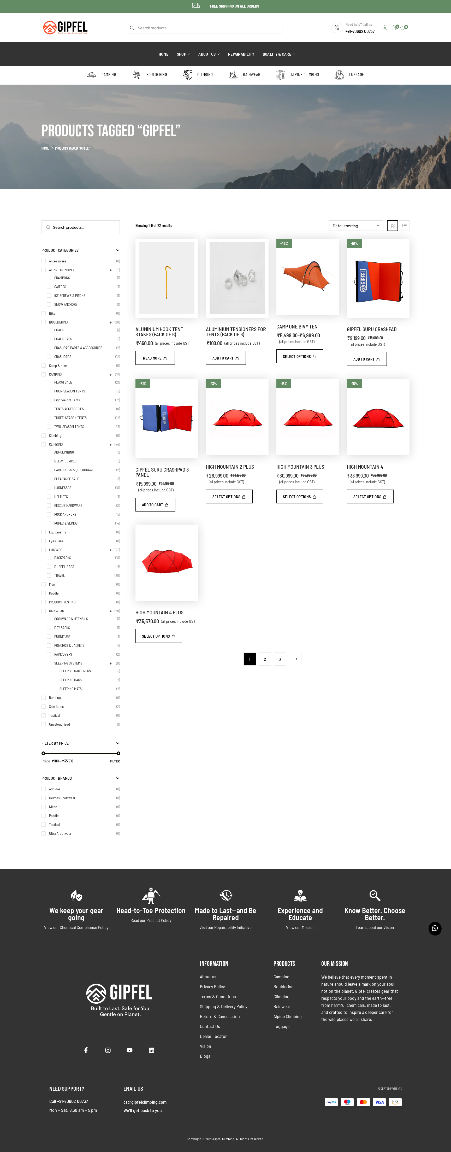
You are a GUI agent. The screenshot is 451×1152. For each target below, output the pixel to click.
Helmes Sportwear (62, 798)
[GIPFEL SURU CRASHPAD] (378, 278)
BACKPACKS (62, 557)
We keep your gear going (76, 914)
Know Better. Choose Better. (375, 914)
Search (132, 27)
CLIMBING (56, 444)
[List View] (404, 225)
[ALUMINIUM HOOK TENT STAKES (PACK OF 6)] (166, 278)
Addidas (54, 789)
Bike (52, 313)
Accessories (57, 261)
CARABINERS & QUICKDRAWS (74, 470)
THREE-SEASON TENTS (70, 417)
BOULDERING (58, 322)
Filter (115, 761)
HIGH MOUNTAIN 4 (365, 466)
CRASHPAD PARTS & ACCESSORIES (78, 347)
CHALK (59, 330)
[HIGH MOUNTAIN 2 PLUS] (237, 417)
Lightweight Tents (67, 400)
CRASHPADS (62, 356)
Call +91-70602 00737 (68, 1101)
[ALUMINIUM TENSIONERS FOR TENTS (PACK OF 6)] (237, 278)
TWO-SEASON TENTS (69, 426)
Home (45, 148)
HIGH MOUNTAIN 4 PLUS (159, 612)
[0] (402, 28)
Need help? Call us (359, 24)
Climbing (55, 435)
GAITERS (60, 286)
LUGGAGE (55, 550)
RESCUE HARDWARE (68, 505)
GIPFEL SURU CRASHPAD (372, 329)
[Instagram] (108, 1050)
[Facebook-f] (86, 1050)
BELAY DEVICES (65, 461)
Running (55, 697)
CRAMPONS (62, 277)
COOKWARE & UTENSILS (71, 618)
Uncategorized (59, 724)
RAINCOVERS (63, 654)
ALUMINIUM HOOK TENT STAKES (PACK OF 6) (159, 331)
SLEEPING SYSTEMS (68, 663)
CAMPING (55, 374)
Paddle (54, 593)
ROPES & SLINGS (66, 523)
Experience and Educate (300, 914)
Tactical (54, 715)
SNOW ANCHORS (66, 304)
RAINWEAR (56, 611)
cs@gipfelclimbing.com (145, 1102)
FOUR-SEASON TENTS (69, 391)
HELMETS (61, 496)
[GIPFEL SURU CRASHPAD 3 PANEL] (166, 419)
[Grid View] (392, 225)
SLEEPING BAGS (71, 680)
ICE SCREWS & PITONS (69, 295)
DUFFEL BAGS (64, 566)
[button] (226, 358)
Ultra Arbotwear (60, 833)
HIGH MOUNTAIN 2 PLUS (230, 466)
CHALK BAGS (63, 339)
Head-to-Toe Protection (151, 910)
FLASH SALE (63, 382)
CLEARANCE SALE (66, 479)
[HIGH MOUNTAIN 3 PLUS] (307, 417)
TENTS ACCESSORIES (69, 409)
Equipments (57, 532)
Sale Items (56, 706)
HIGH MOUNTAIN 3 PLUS (300, 466)
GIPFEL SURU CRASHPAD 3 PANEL (162, 472)
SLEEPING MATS (71, 688)
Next (295, 659)
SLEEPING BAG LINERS (75, 671)
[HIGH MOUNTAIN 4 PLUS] (166, 562)
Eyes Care (56, 541)
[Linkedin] (151, 1050)
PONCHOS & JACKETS (69, 645)
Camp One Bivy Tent (298, 326)
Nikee (53, 806)
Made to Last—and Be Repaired (225, 914)
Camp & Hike (58, 365)
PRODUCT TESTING (62, 602)
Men (52, 584)
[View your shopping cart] (393, 27)
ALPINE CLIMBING (61, 270)
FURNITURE (62, 636)
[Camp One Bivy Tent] (307, 276)
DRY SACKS (62, 627)
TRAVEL (59, 575)
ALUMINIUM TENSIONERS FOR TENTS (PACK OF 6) (236, 331)
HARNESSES (62, 487)
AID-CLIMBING (64, 452)
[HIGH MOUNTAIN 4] (378, 417)
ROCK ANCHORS (65, 514)
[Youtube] (129, 1050)
